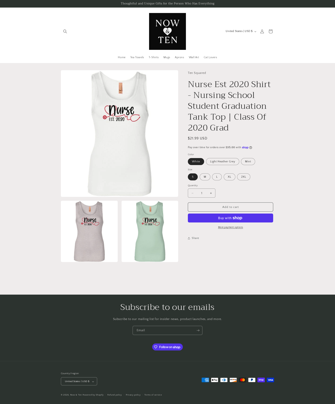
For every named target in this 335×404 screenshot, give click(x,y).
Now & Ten (76, 395)
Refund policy (114, 395)
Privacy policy (133, 395)
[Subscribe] (198, 330)
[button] (65, 31)
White (196, 161)
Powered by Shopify (93, 395)
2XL (243, 176)
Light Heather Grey (222, 161)
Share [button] (195, 238)
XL (229, 176)
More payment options (230, 227)
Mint (248, 161)
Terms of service (153, 395)
